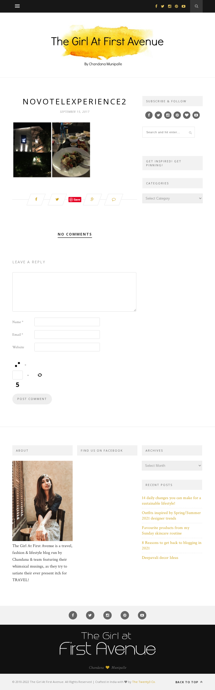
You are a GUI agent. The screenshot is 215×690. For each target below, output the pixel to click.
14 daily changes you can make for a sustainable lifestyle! (171, 500)
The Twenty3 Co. (144, 682)
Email (17, 334)
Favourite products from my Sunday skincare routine (165, 530)
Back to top (187, 682)
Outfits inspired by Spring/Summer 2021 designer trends (171, 515)
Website (18, 347)
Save (77, 199)
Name (17, 322)
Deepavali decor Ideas (160, 557)
